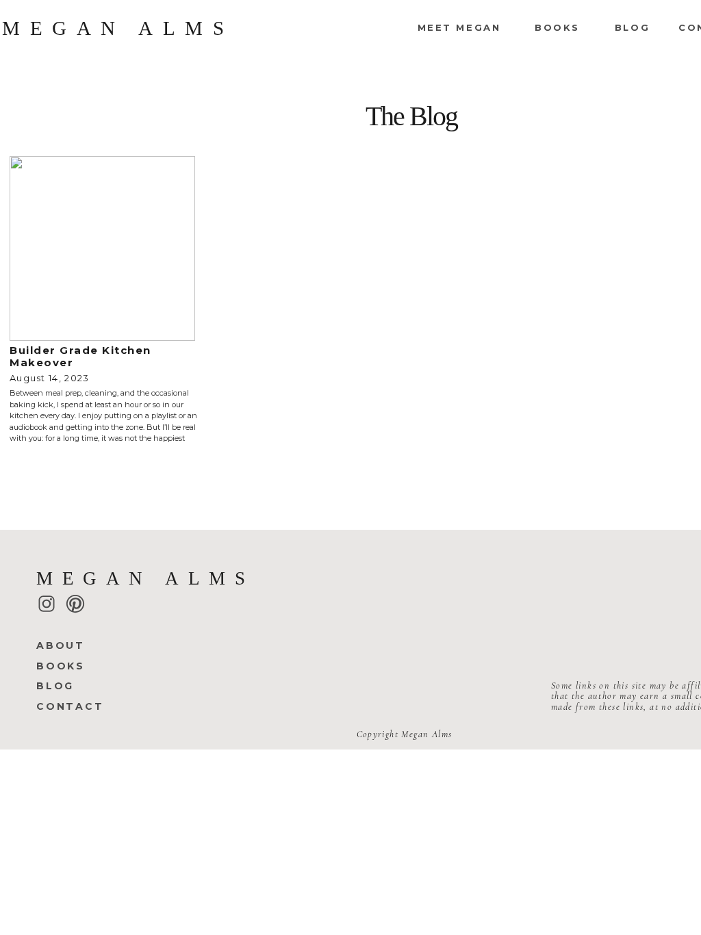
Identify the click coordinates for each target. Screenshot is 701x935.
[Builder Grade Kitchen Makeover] (102, 248)
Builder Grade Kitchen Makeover (80, 356)
